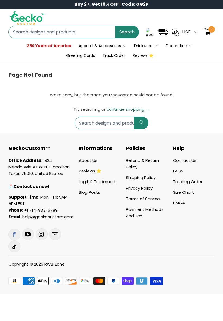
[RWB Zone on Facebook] (14, 234)
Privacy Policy (139, 188)
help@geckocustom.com (47, 217)
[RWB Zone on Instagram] (42, 234)
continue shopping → (128, 109)
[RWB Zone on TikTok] (14, 246)
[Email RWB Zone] (55, 234)
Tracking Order (187, 181)
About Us (88, 160)
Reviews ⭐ (90, 171)
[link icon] (162, 33)
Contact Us (184, 160)
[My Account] (149, 32)
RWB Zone (54, 264)
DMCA (179, 203)
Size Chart (183, 192)
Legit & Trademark (97, 181)
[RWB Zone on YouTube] (28, 234)
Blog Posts (89, 192)
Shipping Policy (141, 177)
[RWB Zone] (26, 18)
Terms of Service (143, 199)
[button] (103, 46)
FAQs (178, 171)
